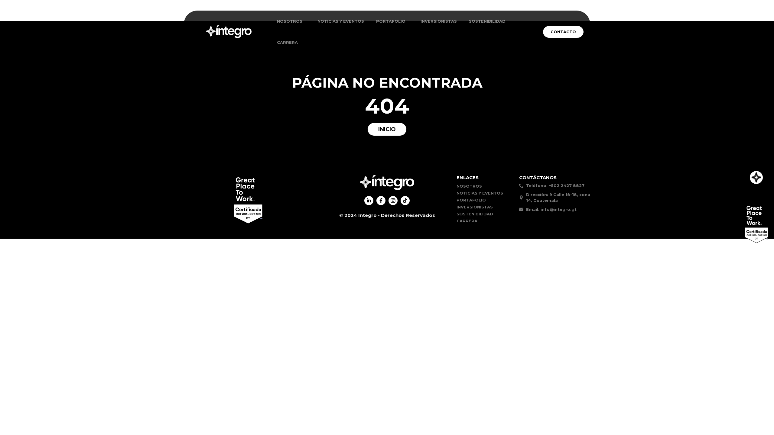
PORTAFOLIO (471, 200)
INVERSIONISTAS (439, 21)
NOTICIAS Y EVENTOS (340, 21)
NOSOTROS (289, 21)
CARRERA (287, 42)
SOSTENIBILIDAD (487, 21)
